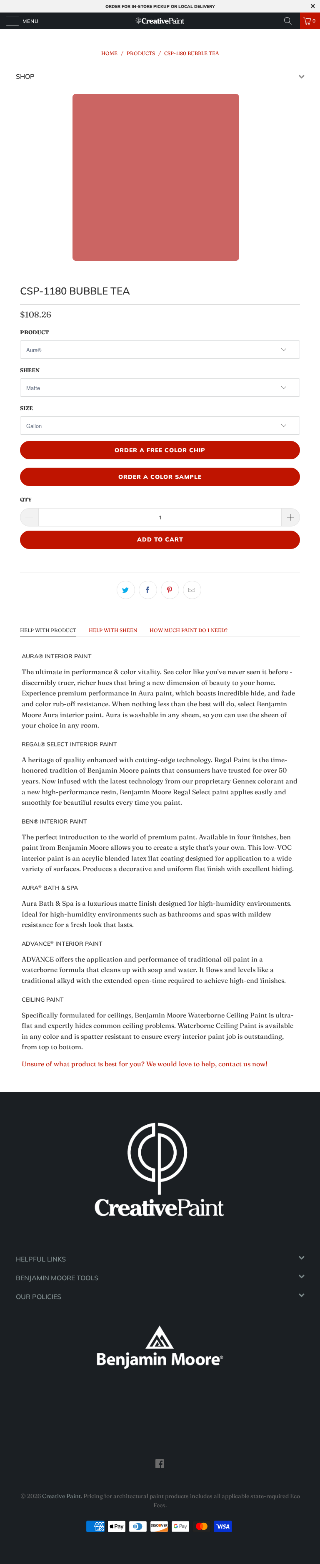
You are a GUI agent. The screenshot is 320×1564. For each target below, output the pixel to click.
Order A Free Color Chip (160, 450)
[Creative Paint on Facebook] (159, 1463)
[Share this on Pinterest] (170, 590)
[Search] (290, 21)
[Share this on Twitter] (126, 590)
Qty (26, 499)
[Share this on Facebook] (148, 590)
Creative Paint (61, 1496)
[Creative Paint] (160, 21)
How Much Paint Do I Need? (189, 630)
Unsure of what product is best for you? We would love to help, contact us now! (145, 1064)
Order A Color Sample (160, 477)
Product (34, 332)
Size (26, 408)
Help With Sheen (113, 630)
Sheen (30, 370)
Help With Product (48, 630)
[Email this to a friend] (192, 590)
